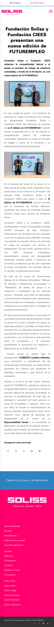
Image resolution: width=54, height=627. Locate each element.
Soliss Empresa (11, 595)
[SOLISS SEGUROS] (27, 503)
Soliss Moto (10, 586)
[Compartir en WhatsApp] (24, 451)
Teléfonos (9, 556)
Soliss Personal (11, 600)
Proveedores (10, 536)
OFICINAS (16, 3)
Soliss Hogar (10, 590)
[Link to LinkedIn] (48, 623)
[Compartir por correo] (40, 451)
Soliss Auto (9, 581)
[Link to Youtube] (43, 623)
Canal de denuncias (13, 545)
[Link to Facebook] (39, 623)
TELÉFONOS (38, 3)
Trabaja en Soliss (12, 570)
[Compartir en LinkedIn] (32, 451)
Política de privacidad (14, 540)
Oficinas (8, 551)
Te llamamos (10, 561)
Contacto (8, 565)
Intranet (8, 531)
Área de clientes (12, 526)
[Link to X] (35, 623)
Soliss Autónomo (12, 605)
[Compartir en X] (16, 451)
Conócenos (10, 575)
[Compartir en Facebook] (8, 451)
